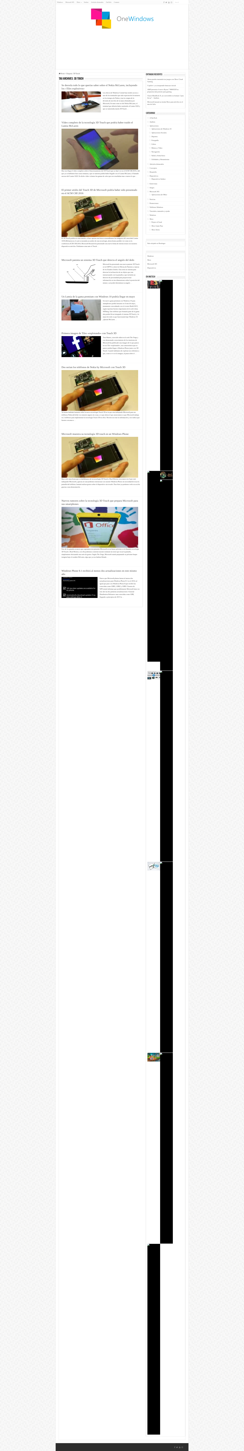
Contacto (116, 2)
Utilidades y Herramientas (160, 159)
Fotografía (155, 140)
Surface (86, 2)
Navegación (155, 152)
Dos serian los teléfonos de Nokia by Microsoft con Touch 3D (93, 367)
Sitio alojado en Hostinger (156, 243)
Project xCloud (156, 222)
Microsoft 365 (69, 2)
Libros (153, 144)
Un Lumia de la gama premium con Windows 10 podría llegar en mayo (98, 296)
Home (62, 74)
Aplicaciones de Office (159, 195)
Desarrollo (153, 172)
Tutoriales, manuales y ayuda (160, 211)
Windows (60, 2)
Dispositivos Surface (158, 179)
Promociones (154, 203)
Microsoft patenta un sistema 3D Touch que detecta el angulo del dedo (98, 260)
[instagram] (171, 2)
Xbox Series (155, 230)
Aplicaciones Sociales (159, 133)
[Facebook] (164, 2)
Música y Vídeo (156, 148)
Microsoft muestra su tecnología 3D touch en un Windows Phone (95, 434)
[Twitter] (166, 2)
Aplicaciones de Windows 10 (161, 129)
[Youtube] (169, 2)
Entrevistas (153, 184)
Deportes (154, 136)
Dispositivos (154, 176)
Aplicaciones (154, 126)
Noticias (152, 199)
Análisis (152, 122)
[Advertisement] (122, 49)
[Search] (187, 2)
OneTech (108, 2)
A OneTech (153, 118)
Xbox (151, 219)
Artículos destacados (97, 2)
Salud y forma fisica (158, 156)
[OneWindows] (122, 18)
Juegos (152, 188)
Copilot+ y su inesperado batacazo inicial (161, 85)
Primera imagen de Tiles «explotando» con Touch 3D (89, 333)
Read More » (108, 113)
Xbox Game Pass (157, 226)
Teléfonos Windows (156, 207)
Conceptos (153, 168)
